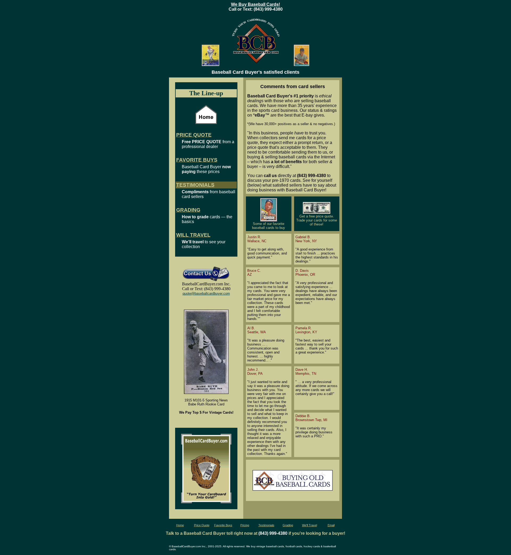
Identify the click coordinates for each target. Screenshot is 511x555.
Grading (288, 525)
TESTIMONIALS (195, 185)
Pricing (244, 525)
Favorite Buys (223, 525)
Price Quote (201, 525)
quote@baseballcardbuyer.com (206, 293)
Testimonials (266, 525)
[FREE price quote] (316, 213)
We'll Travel (309, 525)
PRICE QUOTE (194, 135)
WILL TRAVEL (193, 235)
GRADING (188, 210)
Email (331, 525)
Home (180, 525)
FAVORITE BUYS (196, 160)
